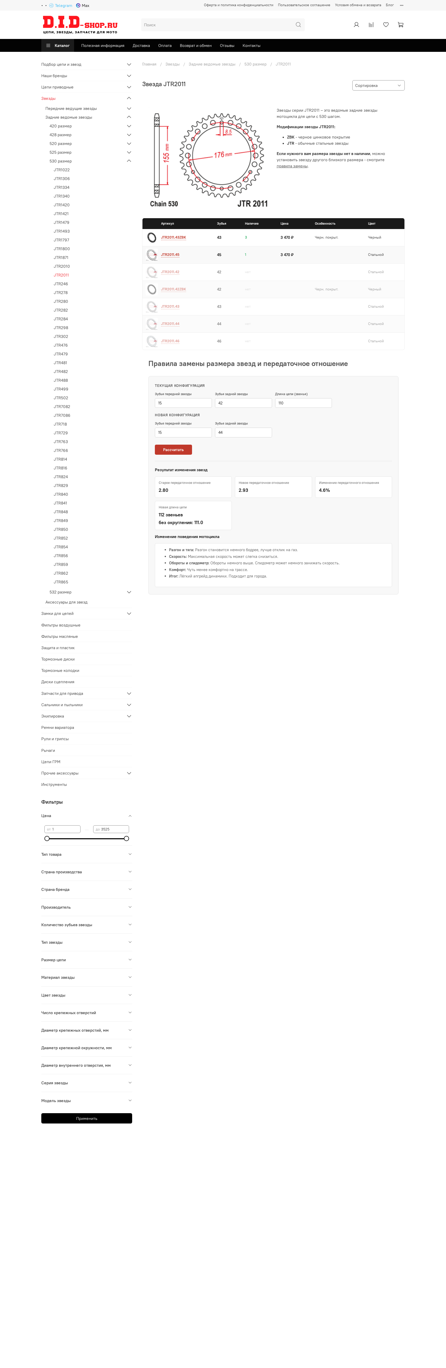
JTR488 (61, 380)
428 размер (60, 134)
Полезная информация (102, 45)
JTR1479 (61, 222)
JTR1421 (61, 213)
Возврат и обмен (196, 45)
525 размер (60, 152)
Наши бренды (54, 75)
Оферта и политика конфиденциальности (238, 5)
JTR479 (61, 353)
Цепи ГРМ (50, 761)
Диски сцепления (57, 681)
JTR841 (60, 503)
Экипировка (52, 716)
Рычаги (48, 750)
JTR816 (60, 467)
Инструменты (54, 784)
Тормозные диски (58, 659)
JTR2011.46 (170, 341)
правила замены (292, 165)
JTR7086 (62, 415)
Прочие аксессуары (59, 773)
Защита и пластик (58, 647)
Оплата (165, 45)
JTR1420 (62, 204)
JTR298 (61, 327)
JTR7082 (62, 406)
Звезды (172, 64)
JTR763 (61, 441)
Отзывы (227, 45)
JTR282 (61, 310)
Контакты (251, 45)
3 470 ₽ (287, 237)
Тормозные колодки (60, 670)
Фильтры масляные (59, 636)
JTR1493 (62, 231)
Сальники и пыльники (62, 704)
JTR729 (61, 432)
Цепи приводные (57, 86)
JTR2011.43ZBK (173, 237)
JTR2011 (61, 275)
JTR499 (61, 389)
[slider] (47, 838)
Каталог (62, 45)
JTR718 (60, 424)
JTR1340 (62, 196)
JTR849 (61, 520)
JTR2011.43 (170, 306)
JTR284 (61, 318)
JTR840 (61, 494)
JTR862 (61, 573)
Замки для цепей (57, 613)
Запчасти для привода (62, 693)
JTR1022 (62, 169)
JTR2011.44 (170, 323)
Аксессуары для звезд (66, 602)
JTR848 (61, 511)
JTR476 (61, 345)
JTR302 (61, 336)
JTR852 (61, 538)
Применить (86, 1118)
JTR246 (61, 283)
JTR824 (61, 476)
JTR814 (60, 459)
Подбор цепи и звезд (61, 64)
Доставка (141, 45)
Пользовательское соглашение (304, 5)
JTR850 (61, 529)
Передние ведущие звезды (71, 108)
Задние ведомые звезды (212, 64)
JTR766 (61, 450)
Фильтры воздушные (61, 625)
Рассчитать (173, 449)
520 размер (61, 143)
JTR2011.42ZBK (173, 289)
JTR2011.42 (170, 272)
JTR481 (60, 362)
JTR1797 (61, 239)
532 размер (60, 592)
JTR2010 (62, 266)
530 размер (255, 64)
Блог (390, 5)
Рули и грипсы (55, 738)
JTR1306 (62, 178)
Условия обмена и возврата (358, 5)
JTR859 (61, 564)
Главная (149, 64)
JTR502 (61, 397)
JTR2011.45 (170, 254)
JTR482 (61, 371)
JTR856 (61, 555)
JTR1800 (62, 248)
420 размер (61, 125)
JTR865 (61, 581)
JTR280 (61, 301)
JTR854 (61, 546)
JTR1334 (61, 187)
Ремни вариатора (57, 727)
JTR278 (61, 292)
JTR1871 (61, 257)
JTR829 (61, 485)
